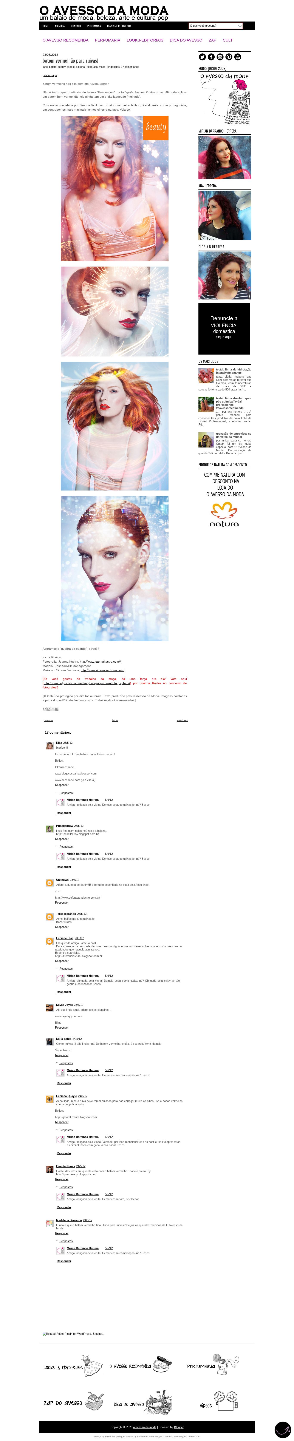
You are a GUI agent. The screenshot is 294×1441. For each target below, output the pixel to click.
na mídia (60, 26)
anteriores (182, 720)
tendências (113, 66)
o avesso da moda (144, 1427)
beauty (61, 66)
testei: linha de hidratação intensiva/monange (233, 371)
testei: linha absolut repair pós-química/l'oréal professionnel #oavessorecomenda (233, 403)
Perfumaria (107, 40)
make (102, 66)
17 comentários (130, 66)
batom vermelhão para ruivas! (70, 60)
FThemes (110, 1436)
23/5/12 (68, 742)
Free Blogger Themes (160, 1436)
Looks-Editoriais (145, 40)
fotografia (92, 66)
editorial (80, 66)
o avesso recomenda (119, 26)
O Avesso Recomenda (65, 40)
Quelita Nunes (65, 1166)
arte (45, 66)
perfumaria (94, 26)
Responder (61, 785)
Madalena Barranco (69, 1220)
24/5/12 (77, 1038)
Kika (59, 742)
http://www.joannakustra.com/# (101, 661)
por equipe (50, 75)
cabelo (71, 66)
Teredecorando (66, 913)
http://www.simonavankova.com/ (102, 670)
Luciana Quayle (66, 1096)
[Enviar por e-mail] (44, 709)
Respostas (66, 792)
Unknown (62, 879)
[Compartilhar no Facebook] (57, 709)
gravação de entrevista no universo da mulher (233, 435)
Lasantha (142, 1436)
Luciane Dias (64, 938)
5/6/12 (109, 799)
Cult (228, 40)
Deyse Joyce (64, 1004)
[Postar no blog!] (48, 709)
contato (76, 26)
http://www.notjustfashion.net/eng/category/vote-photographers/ (87, 683)
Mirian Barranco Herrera (83, 799)
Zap (212, 40)
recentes (48, 720)
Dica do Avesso (186, 40)
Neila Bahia (63, 1038)
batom (52, 66)
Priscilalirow (64, 825)
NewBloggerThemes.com (187, 1436)
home (46, 26)
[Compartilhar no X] (53, 709)
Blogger (179, 1427)
